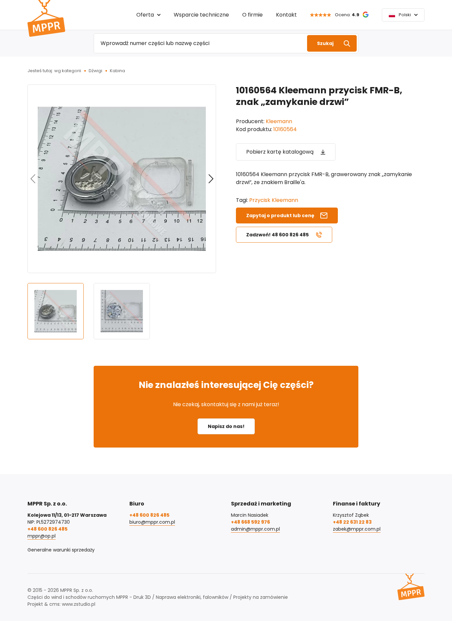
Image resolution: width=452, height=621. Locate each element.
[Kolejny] (211, 179)
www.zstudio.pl (78, 604)
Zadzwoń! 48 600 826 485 (277, 234)
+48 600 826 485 (47, 529)
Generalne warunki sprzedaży (61, 550)
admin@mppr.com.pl (255, 529)
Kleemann (279, 121)
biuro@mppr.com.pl (152, 522)
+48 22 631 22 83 (352, 522)
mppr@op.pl (41, 536)
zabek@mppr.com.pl (357, 529)
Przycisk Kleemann (273, 200)
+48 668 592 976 (250, 522)
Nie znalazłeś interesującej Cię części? (226, 385)
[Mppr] (46, 18)
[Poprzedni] (33, 179)
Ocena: (347, 15)
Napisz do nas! (226, 426)
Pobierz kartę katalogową (280, 152)
